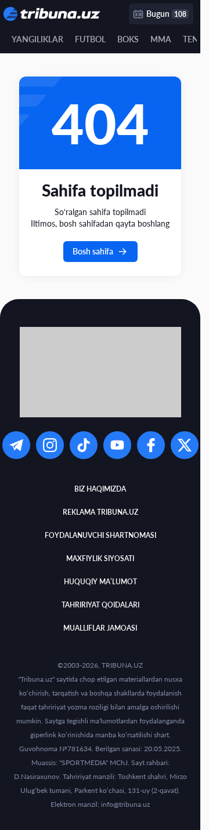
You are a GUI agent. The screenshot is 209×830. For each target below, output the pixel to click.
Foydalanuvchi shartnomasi (100, 535)
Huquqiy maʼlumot (100, 581)
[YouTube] (117, 445)
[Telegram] (16, 445)
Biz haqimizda (100, 489)
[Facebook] (151, 445)
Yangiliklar (37, 39)
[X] (185, 445)
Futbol (90, 39)
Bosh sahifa (93, 251)
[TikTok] (84, 445)
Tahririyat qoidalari (100, 604)
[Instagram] (50, 445)
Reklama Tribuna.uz (100, 512)
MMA (160, 39)
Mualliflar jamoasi (100, 628)
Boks (128, 39)
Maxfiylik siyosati (100, 558)
